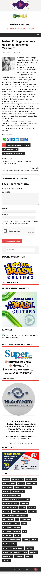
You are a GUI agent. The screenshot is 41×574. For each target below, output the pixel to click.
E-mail (4, 215)
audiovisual (7, 487)
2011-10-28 (7, 52)
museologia (7, 536)
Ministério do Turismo (11, 532)
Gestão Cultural (19, 512)
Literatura (7, 524)
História (32, 512)
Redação (17, 52)
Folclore (6, 512)
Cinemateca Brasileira (11, 495)
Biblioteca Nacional (23, 487)
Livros (17, 524)
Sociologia (19, 556)
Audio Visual (31, 483)
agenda (6, 479)
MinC (24, 524)
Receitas (33, 552)
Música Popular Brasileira (14, 153)
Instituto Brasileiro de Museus (15, 516)
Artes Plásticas (9, 483)
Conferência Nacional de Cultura (16, 499)
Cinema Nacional (18, 491)
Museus (25, 540)
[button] (38, 35)
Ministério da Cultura (11, 528)
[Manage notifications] (36, 569)
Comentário (6, 192)
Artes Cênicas (31, 479)
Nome (4, 208)
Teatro (28, 556)
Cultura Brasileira (15, 145)
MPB (27, 145)
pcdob (25, 552)
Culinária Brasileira (10, 503)
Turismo (6, 560)
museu (17, 536)
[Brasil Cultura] (20, 19)
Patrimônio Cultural (11, 552)
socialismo (7, 556)
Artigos (21, 483)
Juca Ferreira (8, 520)
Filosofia (31, 508)
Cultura (24, 503)
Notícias (29, 548)
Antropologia (17, 479)
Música (34, 540)
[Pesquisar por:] (20, 250)
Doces (22, 508)
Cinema (6, 491)
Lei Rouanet (25, 520)
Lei (17, 520)
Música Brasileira (10, 149)
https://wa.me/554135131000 (20, 439)
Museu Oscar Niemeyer (11, 540)
